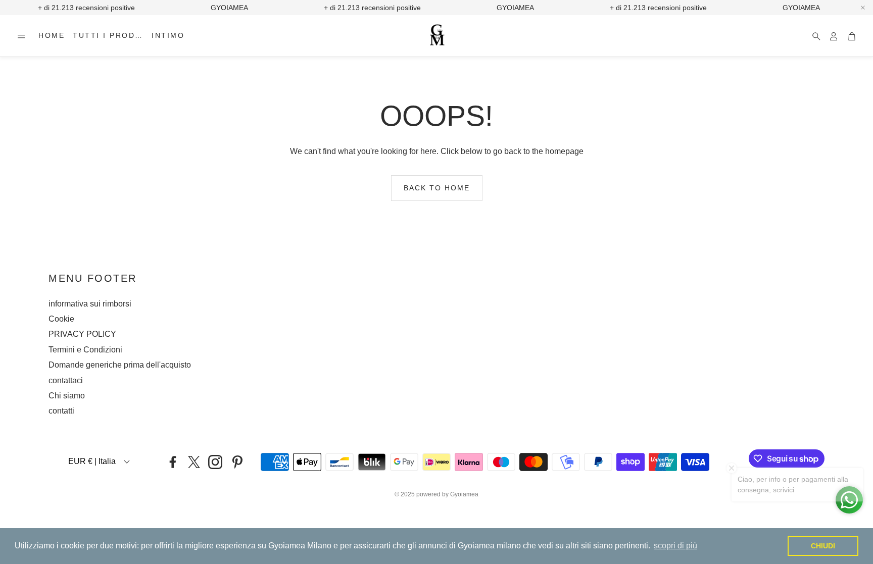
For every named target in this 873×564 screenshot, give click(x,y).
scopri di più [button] (675, 545)
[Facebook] (173, 462)
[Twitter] (194, 462)
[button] (21, 36)
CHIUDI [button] (823, 546)
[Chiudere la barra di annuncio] (862, 7)
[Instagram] (215, 462)
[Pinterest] (237, 462)
